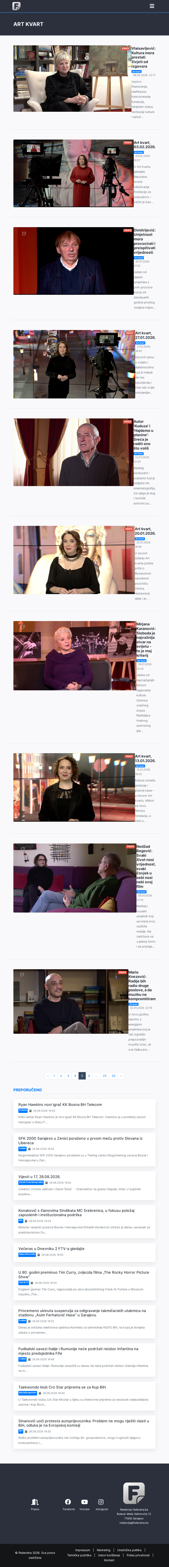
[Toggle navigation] (152, 6)
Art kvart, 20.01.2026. (145, 531)
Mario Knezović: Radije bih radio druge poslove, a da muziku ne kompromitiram (142, 985)
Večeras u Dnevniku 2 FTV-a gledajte (51, 1248)
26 (113, 1075)
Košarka (23, 1110)
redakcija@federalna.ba (134, 1522)
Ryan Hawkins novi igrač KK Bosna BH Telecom (60, 1104)
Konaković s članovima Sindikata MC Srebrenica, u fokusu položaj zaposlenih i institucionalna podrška (76, 1212)
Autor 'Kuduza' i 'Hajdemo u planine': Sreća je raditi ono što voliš (143, 434)
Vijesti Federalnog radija (31, 1182)
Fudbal (22, 1148)
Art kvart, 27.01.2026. (145, 335)
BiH (20, 1220)
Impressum (83, 1550)
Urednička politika (129, 1550)
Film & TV (23, 1282)
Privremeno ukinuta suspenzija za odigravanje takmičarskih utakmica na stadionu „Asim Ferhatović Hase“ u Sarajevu (82, 1313)
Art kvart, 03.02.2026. (145, 144)
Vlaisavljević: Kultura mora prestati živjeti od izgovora (143, 57)
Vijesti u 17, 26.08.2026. (39, 1177)
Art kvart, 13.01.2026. (145, 758)
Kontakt (109, 1560)
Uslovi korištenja (109, 1555)
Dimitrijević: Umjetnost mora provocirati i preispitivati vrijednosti (145, 241)
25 (105, 1075)
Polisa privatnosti (138, 1555)
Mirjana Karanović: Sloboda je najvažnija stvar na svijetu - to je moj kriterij (146, 639)
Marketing (104, 1550)
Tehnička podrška (79, 1555)
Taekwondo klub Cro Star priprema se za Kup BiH (62, 1387)
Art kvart (136, 71)
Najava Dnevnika (27, 1254)
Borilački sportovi (27, 1392)
